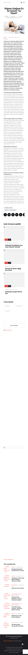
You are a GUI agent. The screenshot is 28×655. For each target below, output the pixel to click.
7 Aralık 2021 (11, 37)
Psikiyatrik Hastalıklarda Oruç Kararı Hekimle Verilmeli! (14, 246)
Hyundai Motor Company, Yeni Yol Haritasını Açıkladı (17, 598)
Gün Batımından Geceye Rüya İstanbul (17, 625)
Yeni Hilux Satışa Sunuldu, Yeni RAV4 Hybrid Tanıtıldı (17, 608)
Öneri (13, 567)
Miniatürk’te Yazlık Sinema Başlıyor (16, 616)
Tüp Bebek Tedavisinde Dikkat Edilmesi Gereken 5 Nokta (18, 579)
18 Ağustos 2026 (19, 613)
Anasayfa (6, 16)
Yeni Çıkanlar (15, 585)
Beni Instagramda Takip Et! (15, 636)
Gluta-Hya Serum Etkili (18, 588)
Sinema (13, 613)
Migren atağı (8, 207)
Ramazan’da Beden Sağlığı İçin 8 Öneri (13, 269)
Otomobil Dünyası (16, 594)
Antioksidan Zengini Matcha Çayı (13, 292)
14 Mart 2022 (8, 289)
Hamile (13, 576)
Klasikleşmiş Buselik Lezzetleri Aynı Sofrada (18, 569)
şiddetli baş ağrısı (10, 210)
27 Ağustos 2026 (19, 567)
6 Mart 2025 (8, 266)
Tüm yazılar (12, 16)
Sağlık (20, 16)
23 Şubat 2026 (8, 243)
